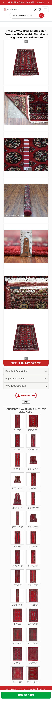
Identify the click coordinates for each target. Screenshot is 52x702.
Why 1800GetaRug (15, 385)
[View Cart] (39, 9)
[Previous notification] (3, 2)
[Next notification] (48, 2)
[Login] (35, 9)
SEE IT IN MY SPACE (26, 363)
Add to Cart (26, 695)
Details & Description (16, 371)
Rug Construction (15, 378)
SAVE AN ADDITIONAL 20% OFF (26, 2)
